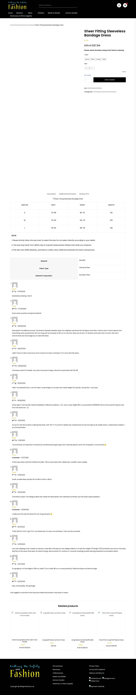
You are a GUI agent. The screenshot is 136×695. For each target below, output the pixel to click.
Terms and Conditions (97, 669)
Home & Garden (72, 13)
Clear (124, 71)
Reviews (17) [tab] (84, 194)
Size (85, 64)
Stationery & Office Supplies (21, 16)
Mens (30, 13)
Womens (19, 13)
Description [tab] (51, 194)
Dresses (30, 25)
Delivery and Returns (96, 673)
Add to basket (110, 80)
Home (10, 13)
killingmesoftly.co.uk (27, 686)
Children (41, 13)
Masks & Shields (54, 13)
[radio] (87, 59)
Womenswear (21, 25)
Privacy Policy (94, 666)
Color (86, 55)
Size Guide (87, 75)
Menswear (56, 669)
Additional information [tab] (67, 194)
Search (74, 5)
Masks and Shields (59, 676)
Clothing (96, 92)
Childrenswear (58, 673)
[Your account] (119, 5)
